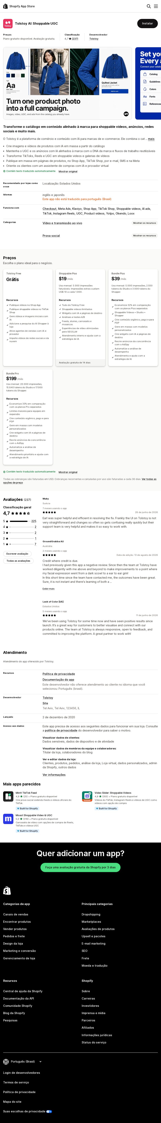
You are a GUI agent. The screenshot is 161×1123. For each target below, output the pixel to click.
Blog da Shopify (14, 1013)
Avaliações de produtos (98, 929)
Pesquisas (10, 1020)
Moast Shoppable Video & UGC (34, 815)
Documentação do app (58, 679)
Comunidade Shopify (17, 1006)
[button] (41, 801)
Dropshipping (91, 914)
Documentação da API (18, 998)
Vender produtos (15, 929)
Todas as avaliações (18, 560)
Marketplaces (91, 921)
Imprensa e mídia (93, 1013)
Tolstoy (93, 38)
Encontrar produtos (17, 921)
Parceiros (88, 1020)
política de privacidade (61, 730)
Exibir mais (49, 588)
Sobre (86, 991)
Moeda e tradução (94, 965)
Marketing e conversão (19, 951)
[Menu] (156, 6)
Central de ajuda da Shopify (22, 991)
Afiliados (88, 1027)
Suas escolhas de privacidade (24, 1111)
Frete (85, 958)
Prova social (51, 236)
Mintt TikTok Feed (26, 792)
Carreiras (88, 998)
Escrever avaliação (17, 553)
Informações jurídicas (97, 1035)
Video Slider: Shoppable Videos (113, 792)
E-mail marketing (93, 943)
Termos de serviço (16, 1082)
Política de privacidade (59, 674)
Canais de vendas (15, 914)
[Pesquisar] (149, 6)
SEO (84, 951)
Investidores (90, 1006)
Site (45, 703)
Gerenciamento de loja (19, 958)
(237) (75, 38)
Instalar (147, 23)
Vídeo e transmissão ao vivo (62, 223)
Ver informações (54, 775)
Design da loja (13, 943)
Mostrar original (68, 171)
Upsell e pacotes (93, 936)
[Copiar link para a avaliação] (51, 498)
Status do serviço (94, 1042)
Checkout (49, 209)
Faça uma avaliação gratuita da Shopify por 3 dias (80, 867)
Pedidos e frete (14, 936)
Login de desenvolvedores (21, 1073)
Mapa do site (12, 1102)
